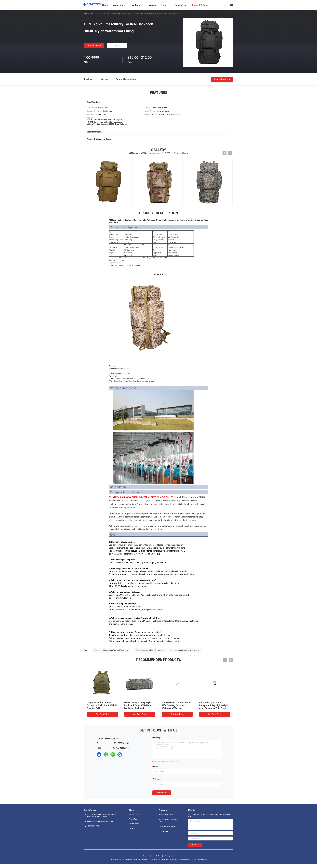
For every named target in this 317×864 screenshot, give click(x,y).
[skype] (119, 754)
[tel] (126, 754)
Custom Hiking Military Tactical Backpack (111, 650)
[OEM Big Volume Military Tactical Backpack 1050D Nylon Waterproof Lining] (208, 42)
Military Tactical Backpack (111, 13)
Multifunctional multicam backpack (185, 650)
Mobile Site (156, 856)
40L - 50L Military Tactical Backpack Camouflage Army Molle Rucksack (101, 705)
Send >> (195, 845)
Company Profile (134, 814)
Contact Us (132, 828)
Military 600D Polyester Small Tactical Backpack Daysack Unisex (139, 705)
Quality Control (134, 824)
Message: (157, 738)
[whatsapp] (106, 754)
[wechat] (112, 754)
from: (155, 767)
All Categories (163, 831)
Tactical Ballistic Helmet (166, 827)
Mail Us (117, 45)
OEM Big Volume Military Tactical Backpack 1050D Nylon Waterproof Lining (174, 705)
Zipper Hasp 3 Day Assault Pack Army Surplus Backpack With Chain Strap (214, 705)
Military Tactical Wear (165, 814)
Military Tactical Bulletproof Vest (167, 821)
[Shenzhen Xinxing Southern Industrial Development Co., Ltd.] (91, 4)
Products (95, 13)
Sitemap (145, 856)
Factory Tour (133, 819)
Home (86, 13)
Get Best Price (94, 45)
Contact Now (161, 793)
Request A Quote (221, 79)
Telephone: (157, 779)
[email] (99, 754)
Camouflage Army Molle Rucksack (149, 650)
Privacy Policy (169, 856)
